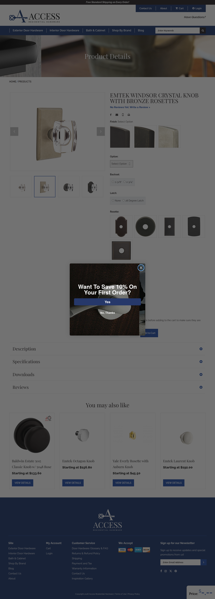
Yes (107, 301)
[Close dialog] (141, 268)
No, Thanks (107, 312)
